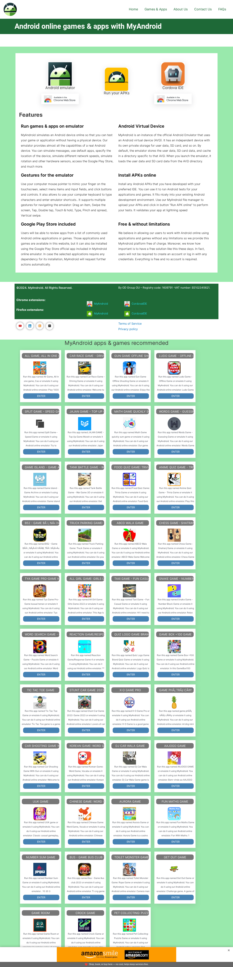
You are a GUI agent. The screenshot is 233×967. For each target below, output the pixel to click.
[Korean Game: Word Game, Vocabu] (85, 758)
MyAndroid (101, 303)
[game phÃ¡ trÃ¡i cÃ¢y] (174, 702)
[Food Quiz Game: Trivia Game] (129, 479)
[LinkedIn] (29, 326)
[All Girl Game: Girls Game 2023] (85, 590)
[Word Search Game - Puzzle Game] (40, 646)
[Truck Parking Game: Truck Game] (85, 535)
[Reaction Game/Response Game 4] (85, 646)
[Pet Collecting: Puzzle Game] (129, 925)
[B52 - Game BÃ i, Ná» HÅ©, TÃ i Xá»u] (40, 535)
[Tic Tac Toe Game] (40, 702)
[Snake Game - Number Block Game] (174, 590)
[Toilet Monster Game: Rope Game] (129, 869)
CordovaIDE (139, 303)
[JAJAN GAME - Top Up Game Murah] (85, 423)
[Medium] (49, 326)
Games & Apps (156, 9)
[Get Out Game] (174, 869)
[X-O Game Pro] (129, 702)
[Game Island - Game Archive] (40, 479)
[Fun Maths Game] (174, 813)
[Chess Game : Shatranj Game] (174, 535)
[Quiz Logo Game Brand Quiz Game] (129, 646)
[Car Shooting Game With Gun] (40, 758)
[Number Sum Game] (40, 869)
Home (133, 9)
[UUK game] (40, 813)
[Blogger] (39, 326)
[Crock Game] (85, 925)
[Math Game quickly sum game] (129, 423)
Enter (41, 395)
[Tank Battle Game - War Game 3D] (85, 479)
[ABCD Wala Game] (129, 535)
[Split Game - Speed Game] (40, 423)
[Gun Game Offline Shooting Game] (129, 368)
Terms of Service (130, 323)
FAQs (222, 9)
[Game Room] (40, 925)
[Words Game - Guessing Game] (174, 423)
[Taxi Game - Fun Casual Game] (129, 590)
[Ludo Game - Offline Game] (174, 368)
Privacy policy (128, 329)
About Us (180, 9)
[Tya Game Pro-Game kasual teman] (40, 590)
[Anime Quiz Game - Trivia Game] (174, 479)
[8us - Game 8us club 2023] (85, 869)
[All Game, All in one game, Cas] (40, 368)
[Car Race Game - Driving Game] (85, 368)
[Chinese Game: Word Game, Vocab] (85, 813)
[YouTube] (20, 326)
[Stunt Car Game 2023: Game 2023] (85, 702)
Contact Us (203, 9)
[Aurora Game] (129, 813)
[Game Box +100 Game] (174, 646)
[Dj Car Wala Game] (129, 758)
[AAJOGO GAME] (174, 758)
